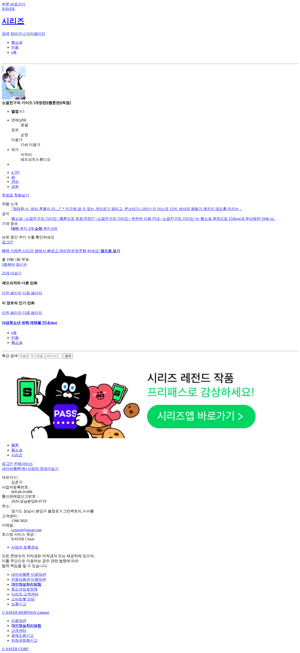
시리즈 (16, 455)
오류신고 (18, 604)
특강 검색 (10, 356)
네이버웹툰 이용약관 (28, 574)
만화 (15, 338)
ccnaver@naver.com (26, 530)
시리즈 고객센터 (24, 594)
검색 (5, 34)
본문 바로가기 (13, 4)
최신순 (21, 264)
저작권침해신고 (24, 640)
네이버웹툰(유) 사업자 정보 (30, 469)
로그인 (7, 242)
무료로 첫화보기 (15, 195)
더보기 (53, 469)
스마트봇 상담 (23, 599)
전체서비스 (23, 464)
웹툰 (15, 445)
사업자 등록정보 (24, 547)
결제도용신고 (22, 636)
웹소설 (16, 343)
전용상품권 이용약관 (28, 579)
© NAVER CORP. (15, 649)
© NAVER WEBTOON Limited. (25, 613)
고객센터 (18, 631)
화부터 (8, 264)
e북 (14, 333)
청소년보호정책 (24, 589)
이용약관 (18, 621)
